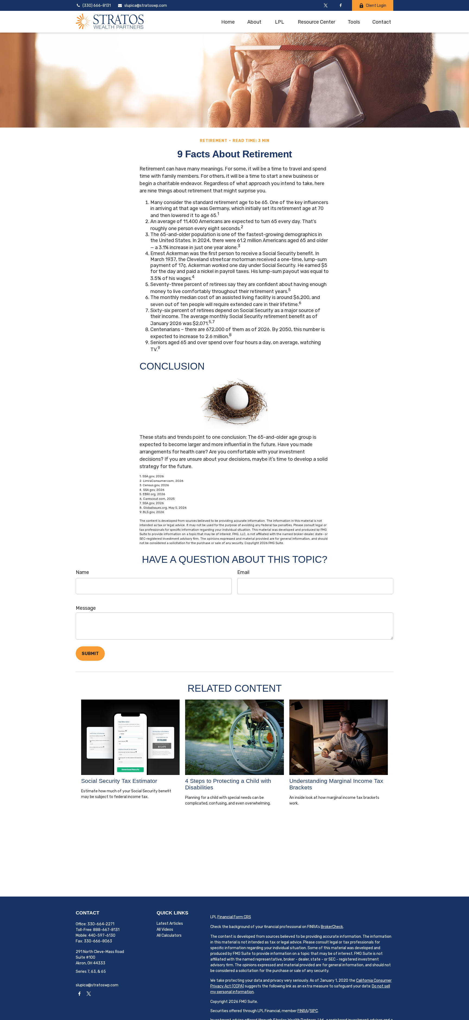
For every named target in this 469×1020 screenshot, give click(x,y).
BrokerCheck (332, 926)
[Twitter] (325, 5)
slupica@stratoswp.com (145, 5)
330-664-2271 (100, 924)
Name (82, 572)
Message (86, 608)
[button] (228, 21)
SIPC (314, 1011)
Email (243, 572)
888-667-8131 (106, 929)
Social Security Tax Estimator (119, 781)
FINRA (302, 1011)
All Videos (165, 929)
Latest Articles (170, 923)
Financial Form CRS (234, 917)
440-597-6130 (101, 935)
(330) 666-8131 (97, 5)
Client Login (376, 5)
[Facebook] (340, 5)
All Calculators (169, 935)
